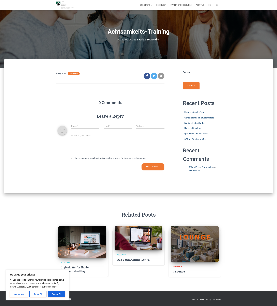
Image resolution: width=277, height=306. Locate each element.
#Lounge (179, 271)
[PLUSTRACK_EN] (65, 5)
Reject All (37, 294)
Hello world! (194, 170)
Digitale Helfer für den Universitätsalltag (75, 269)
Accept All (56, 294)
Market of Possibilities (181, 5)
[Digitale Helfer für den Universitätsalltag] (82, 242)
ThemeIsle (216, 299)
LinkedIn (69, 299)
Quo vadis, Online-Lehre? (196, 133)
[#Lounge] (195, 244)
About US (200, 5)
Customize (19, 294)
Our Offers (145, 5)
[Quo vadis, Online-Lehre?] (138, 238)
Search (186, 72)
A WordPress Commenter (201, 167)
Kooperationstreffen (194, 112)
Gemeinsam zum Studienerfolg (199, 118)
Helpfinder (161, 5)
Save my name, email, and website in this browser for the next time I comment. (111, 158)
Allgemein (74, 73)
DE (209, 5)
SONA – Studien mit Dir (195, 139)
